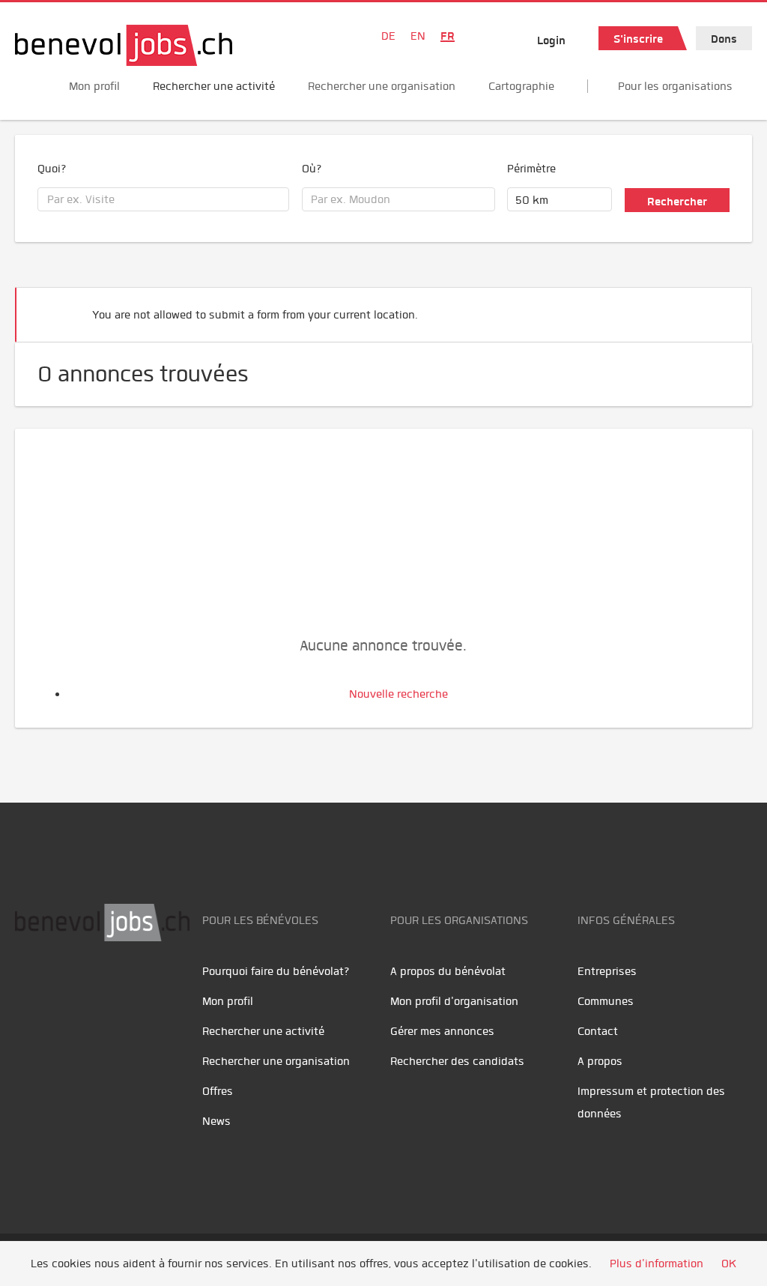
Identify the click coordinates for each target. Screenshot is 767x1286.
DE (388, 36)
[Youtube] (64, 988)
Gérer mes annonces (442, 1031)
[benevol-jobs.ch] (123, 45)
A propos (599, 1061)
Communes (605, 1001)
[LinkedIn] (97, 988)
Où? (312, 168)
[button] (717, 308)
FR (447, 35)
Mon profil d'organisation (454, 1001)
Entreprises (607, 971)
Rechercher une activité (214, 86)
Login (551, 40)
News (216, 1121)
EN (417, 36)
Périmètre (531, 168)
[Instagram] (127, 988)
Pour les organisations (675, 86)
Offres (217, 1091)
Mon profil (94, 86)
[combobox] (163, 199)
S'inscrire (638, 38)
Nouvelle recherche (398, 694)
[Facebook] (30, 988)
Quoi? (52, 168)
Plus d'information (656, 1263)
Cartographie (521, 86)
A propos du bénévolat (448, 971)
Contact (597, 1031)
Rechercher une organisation (381, 86)
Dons (724, 38)
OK (728, 1263)
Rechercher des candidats (457, 1061)
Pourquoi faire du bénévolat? (276, 971)
